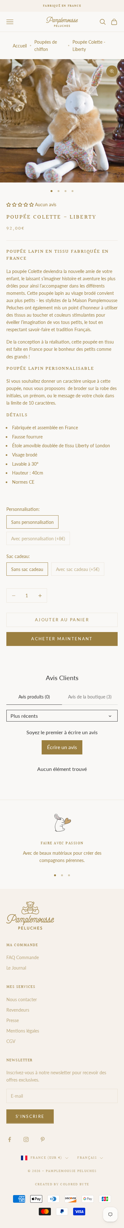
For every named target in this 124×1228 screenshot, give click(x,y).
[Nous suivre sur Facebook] (9, 1139)
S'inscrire (30, 1116)
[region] (62, 838)
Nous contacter (21, 999)
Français (87, 1158)
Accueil (20, 45)
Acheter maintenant (62, 638)
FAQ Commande (22, 957)
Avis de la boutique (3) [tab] (90, 696)
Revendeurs (17, 1010)
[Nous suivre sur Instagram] (26, 1139)
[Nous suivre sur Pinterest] (42, 1139)
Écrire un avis (62, 747)
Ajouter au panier (62, 619)
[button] (20, 204)
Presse (12, 1020)
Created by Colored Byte (62, 1184)
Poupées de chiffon (45, 45)
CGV (10, 1041)
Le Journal (16, 968)
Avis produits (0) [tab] (34, 696)
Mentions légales (22, 1030)
